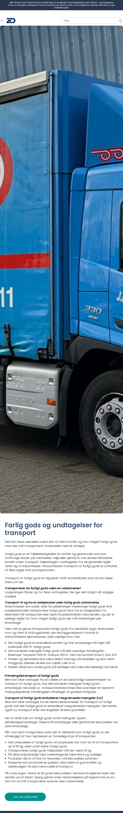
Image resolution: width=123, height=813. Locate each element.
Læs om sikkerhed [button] (25, 797)
